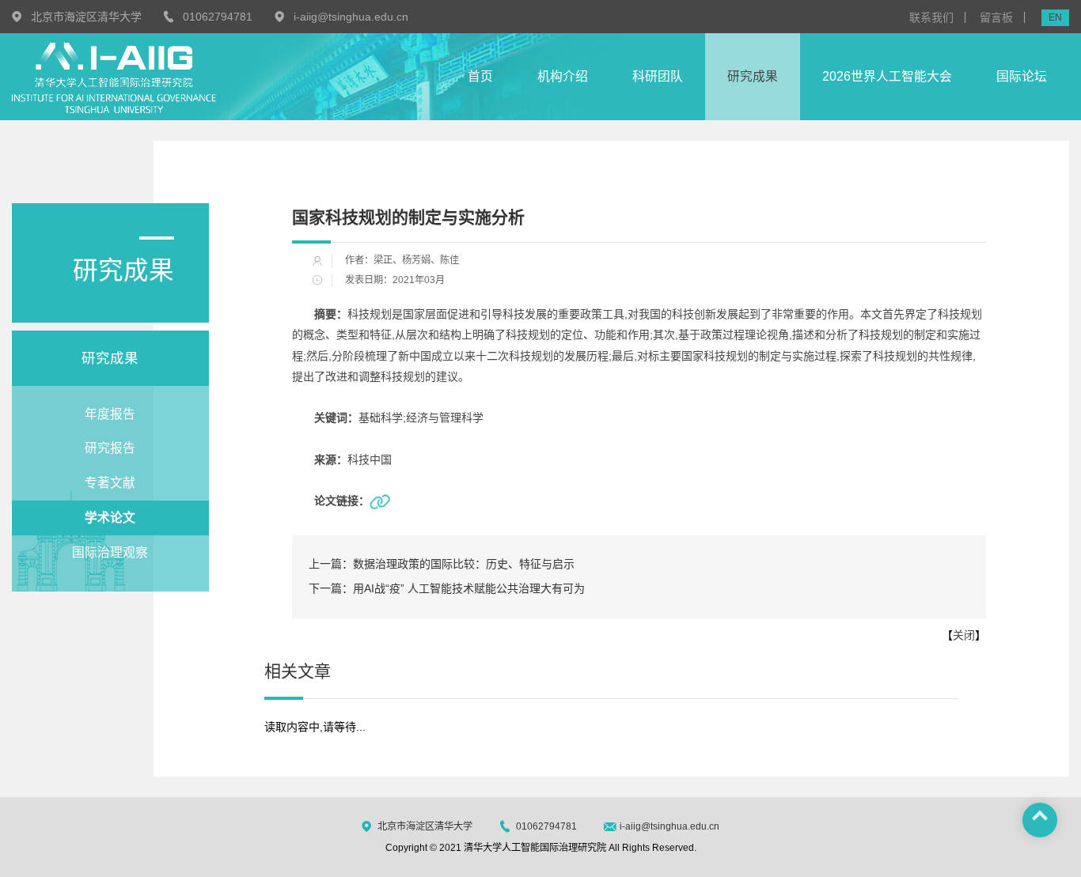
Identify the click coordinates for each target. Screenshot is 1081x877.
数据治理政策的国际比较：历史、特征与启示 (442, 564)
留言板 (996, 17)
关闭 (964, 635)
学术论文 (110, 517)
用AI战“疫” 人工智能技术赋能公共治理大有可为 (447, 588)
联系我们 (931, 17)
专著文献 (110, 483)
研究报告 (110, 448)
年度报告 (110, 414)
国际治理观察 (110, 552)
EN (1055, 17)
